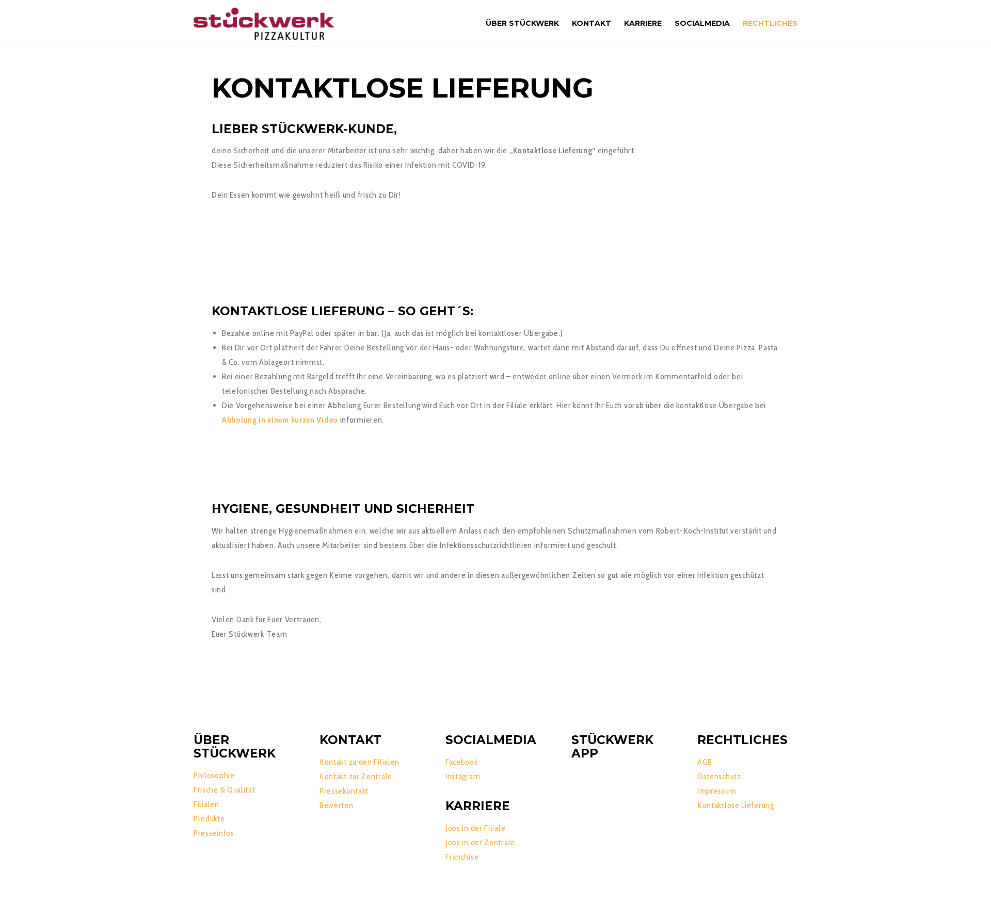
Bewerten (336, 805)
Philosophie (214, 775)
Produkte (209, 819)
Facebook (461, 762)
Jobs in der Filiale (475, 828)
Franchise (461, 857)
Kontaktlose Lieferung (735, 805)
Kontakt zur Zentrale (355, 776)
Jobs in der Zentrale (480, 842)
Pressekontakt (344, 791)
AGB (704, 762)
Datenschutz (719, 776)
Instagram (462, 776)
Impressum (716, 791)
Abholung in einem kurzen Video (280, 420)
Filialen (206, 804)
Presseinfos (214, 833)
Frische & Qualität (224, 790)
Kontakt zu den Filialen (359, 762)
